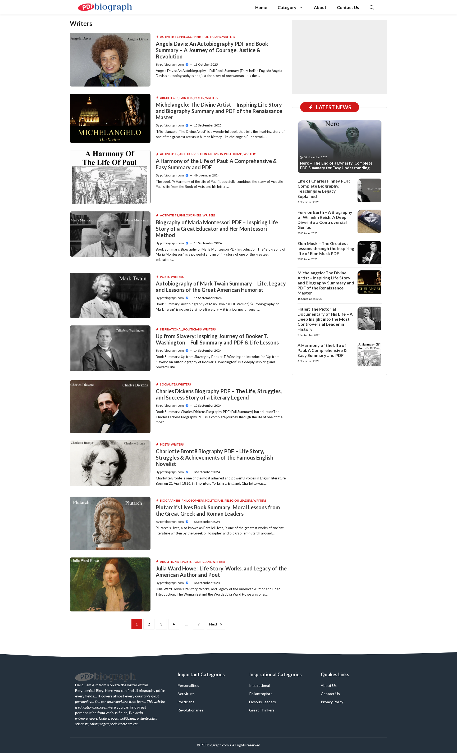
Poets (199, 97)
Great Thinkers (262, 710)
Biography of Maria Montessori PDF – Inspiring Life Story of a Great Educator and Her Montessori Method (217, 228)
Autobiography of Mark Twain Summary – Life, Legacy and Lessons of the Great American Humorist (221, 286)
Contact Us (348, 7)
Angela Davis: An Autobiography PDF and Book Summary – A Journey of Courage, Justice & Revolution (212, 50)
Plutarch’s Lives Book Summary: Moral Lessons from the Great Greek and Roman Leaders (218, 510)
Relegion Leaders (238, 500)
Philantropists (260, 693)
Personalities (188, 685)
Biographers (170, 500)
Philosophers (190, 36)
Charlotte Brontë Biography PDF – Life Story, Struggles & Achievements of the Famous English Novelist (214, 457)
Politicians (212, 36)
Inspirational (171, 329)
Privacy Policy (332, 702)
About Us (329, 685)
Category (287, 7)
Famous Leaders (262, 702)
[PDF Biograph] (105, 7)
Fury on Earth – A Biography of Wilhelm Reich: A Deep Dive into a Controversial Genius (325, 220)
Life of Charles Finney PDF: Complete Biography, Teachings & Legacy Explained (324, 188)
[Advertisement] (339, 57)
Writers (228, 36)
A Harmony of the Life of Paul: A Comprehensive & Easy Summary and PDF (322, 350)
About (320, 7)
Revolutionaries (190, 710)
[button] (371, 7)
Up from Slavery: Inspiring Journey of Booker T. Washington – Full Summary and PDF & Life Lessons (217, 339)
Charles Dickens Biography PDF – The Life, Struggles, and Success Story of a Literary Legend (219, 394)
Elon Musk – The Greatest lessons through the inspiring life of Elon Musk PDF (326, 248)
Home (261, 7)
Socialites (168, 384)
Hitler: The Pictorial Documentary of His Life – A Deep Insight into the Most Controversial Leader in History (325, 319)
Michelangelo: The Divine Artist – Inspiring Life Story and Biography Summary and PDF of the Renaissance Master (219, 110)
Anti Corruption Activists (201, 154)
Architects (169, 97)
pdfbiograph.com (172, 64)
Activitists (169, 36)
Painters (186, 97)
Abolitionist (170, 561)
